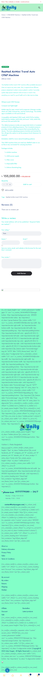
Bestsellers (26, 608)
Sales (3, 556)
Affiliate (4, 608)
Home (3, 15)
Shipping (4, 587)
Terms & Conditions (8, 559)
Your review (6, 257)
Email (25, 239)
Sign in (21, 675)
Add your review (6, 79)
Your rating (6, 230)
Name (4, 239)
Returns (4, 583)
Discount (4, 611)
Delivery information (8, 549)
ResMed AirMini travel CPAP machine (17, 197)
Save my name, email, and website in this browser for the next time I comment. (21, 249)
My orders (5, 580)
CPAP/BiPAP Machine (13, 15)
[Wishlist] (7, 190)
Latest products (27, 611)
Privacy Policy (6, 552)
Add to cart (27, 184)
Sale (3, 615)
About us (5, 546)
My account (5, 577)
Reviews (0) (7, 204)
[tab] (7, 204)
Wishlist (30, 674)
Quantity (5, 181)
